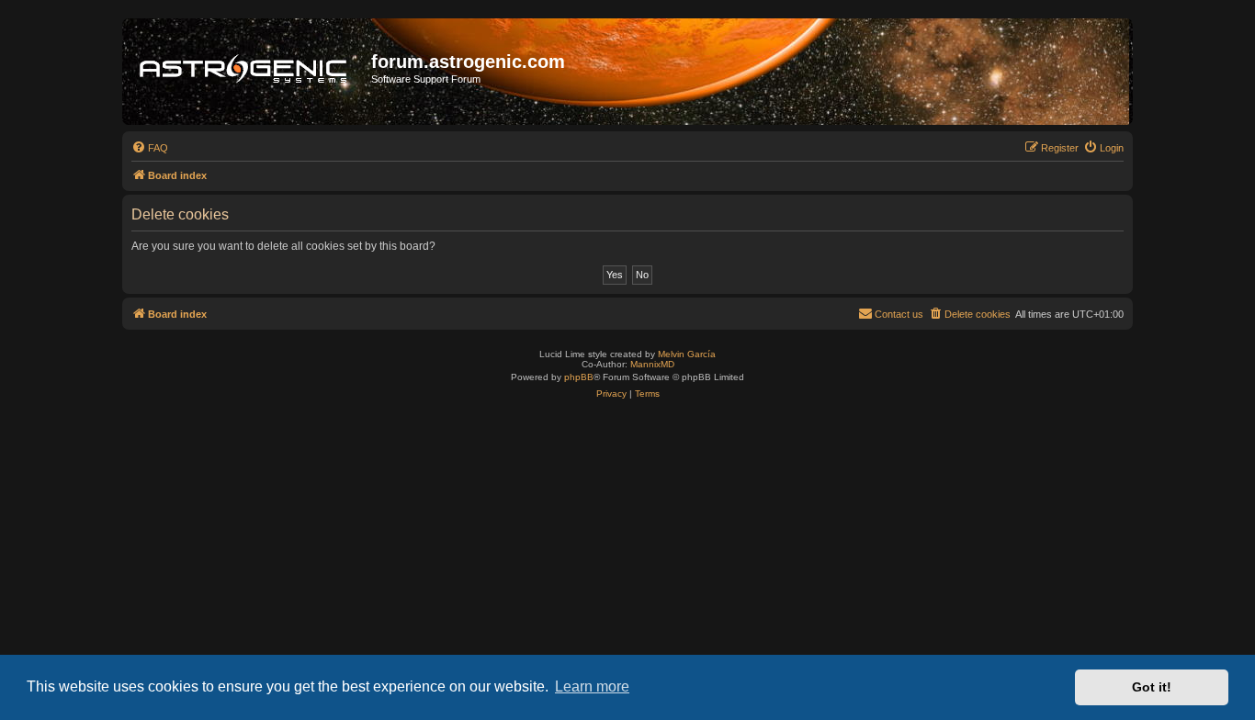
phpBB (579, 377)
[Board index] (249, 71)
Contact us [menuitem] (899, 314)
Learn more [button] (592, 686)
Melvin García (687, 354)
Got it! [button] (1151, 687)
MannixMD (652, 364)
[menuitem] (149, 148)
